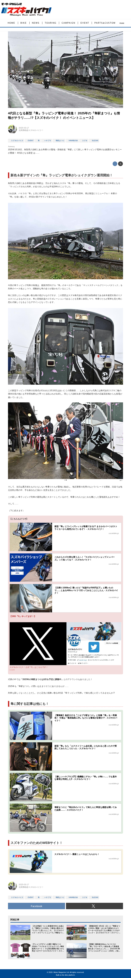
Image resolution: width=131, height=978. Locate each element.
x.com (12, 670)
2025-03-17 (24, 128)
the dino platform (68, 975)
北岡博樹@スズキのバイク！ (31, 130)
